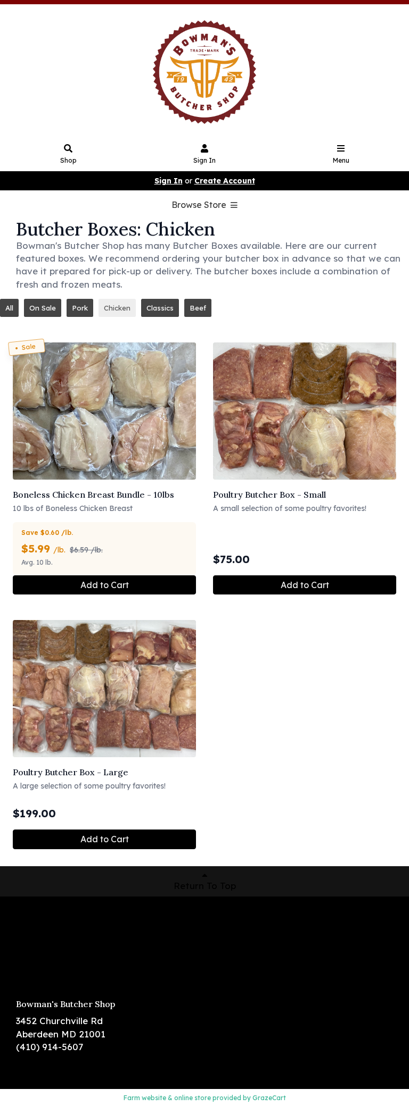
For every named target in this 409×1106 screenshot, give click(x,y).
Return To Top (205, 885)
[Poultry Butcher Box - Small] (304, 411)
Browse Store (199, 204)
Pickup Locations (54, 934)
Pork (80, 308)
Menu (341, 160)
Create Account (224, 181)
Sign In (204, 160)
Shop (68, 160)
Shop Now (38, 918)
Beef (198, 308)
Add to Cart (104, 585)
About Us (36, 949)
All (9, 308)
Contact (34, 964)
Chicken (117, 308)
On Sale (42, 308)
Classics (160, 308)
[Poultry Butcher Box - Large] (104, 688)
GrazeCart (269, 1098)
